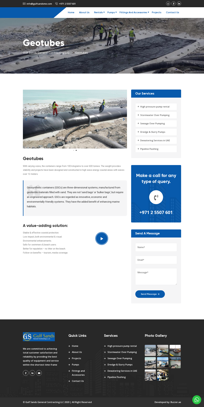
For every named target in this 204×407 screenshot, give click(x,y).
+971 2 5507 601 (67, 3)
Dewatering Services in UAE (155, 140)
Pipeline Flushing (149, 148)
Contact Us (172, 12)
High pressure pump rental (154, 106)
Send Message (149, 294)
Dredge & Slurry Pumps (152, 131)
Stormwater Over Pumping (154, 115)
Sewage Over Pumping (152, 123)
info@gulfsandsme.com (39, 3)
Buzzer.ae (176, 402)
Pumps (111, 12)
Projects (156, 12)
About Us (84, 12)
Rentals (98, 12)
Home (71, 12)
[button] (73, 150)
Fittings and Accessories (133, 12)
